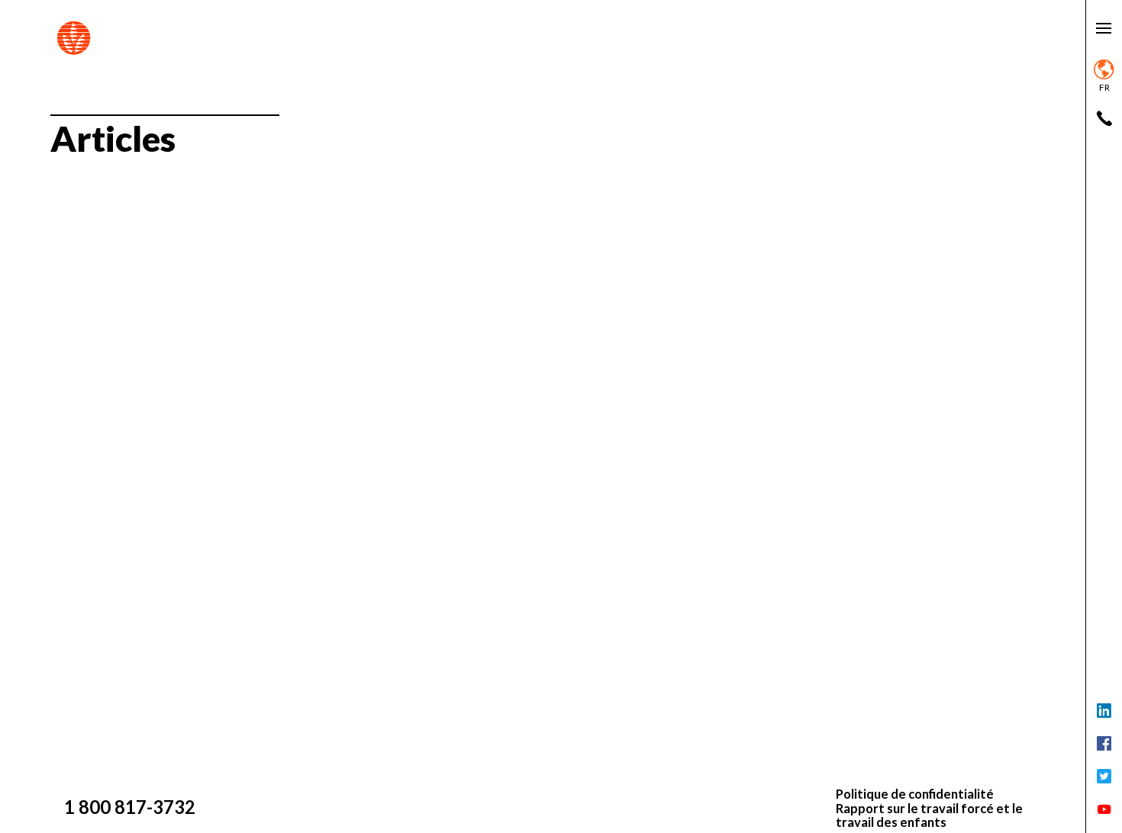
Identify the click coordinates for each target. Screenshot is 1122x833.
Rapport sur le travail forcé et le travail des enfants (929, 816)
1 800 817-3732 (129, 807)
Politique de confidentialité (915, 794)
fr (1104, 87)
